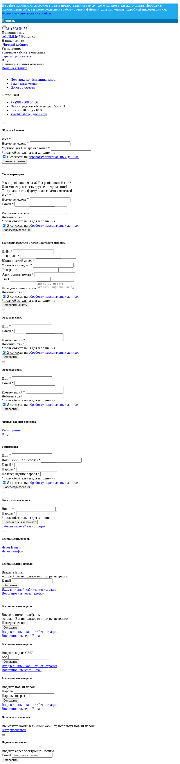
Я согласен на (43, 157)
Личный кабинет (15, 44)
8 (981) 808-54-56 (14, 28)
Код (4, 657)
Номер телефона (14, 623)
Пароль (7, 691)
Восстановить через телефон (23, 593)
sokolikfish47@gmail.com (20, 36)
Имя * (6, 139)
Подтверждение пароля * (21, 474)
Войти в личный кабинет (20, 522)
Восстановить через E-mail (21, 636)
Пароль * (8, 469)
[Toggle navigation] (4, 26)
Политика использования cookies (26, 13)
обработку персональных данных (54, 157)
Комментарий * (13, 340)
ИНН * (7, 251)
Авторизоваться (14, 730)
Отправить (11, 585)
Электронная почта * (17, 274)
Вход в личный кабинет (20, 589)
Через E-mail (11, 547)
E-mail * (8, 204)
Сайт (5, 279)
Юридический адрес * (18, 260)
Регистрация (11, 430)
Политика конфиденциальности (35, 79)
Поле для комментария (19, 288)
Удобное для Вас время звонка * (26, 148)
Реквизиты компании (27, 83)
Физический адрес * (17, 265)
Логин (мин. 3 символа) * (21, 460)
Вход (5, 434)
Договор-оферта (23, 87)
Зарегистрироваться (17, 56)
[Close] (3, 122)
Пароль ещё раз (13, 696)
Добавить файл (13, 217)
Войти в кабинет (14, 68)
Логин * (8, 509)
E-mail (6, 580)
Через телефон (12, 551)
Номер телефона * (15, 143)
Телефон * (9, 270)
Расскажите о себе (15, 213)
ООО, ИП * (10, 256)
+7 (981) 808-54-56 (24, 102)
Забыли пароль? (14, 526)
